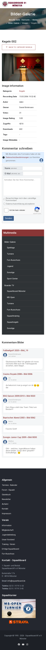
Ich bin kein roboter (17, 210)
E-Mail (14, 173)
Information (7, 525)
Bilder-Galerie (10, 242)
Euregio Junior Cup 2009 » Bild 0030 (20, 437)
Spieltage (11, 248)
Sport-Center (12, 278)
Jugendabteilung (9, 535)
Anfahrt (5, 504)
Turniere (10, 254)
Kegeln (22, 91)
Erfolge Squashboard (10, 549)
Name (11, 168)
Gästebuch (6, 495)
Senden (8, 218)
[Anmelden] (31, 12)
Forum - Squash (8, 490)
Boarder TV (9, 285)
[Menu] (42, 12)
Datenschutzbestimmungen (17, 157)
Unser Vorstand (8, 540)
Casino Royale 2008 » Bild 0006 (17, 374)
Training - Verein (8, 544)
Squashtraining (13, 316)
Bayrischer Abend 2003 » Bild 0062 (19, 417)
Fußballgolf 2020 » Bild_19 (15, 350)
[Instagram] (27, 644)
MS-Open (11, 297)
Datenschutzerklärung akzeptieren (20, 204)
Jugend (10, 266)
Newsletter (6, 499)
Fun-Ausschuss (13, 260)
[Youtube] (23, 644)
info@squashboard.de (16, 581)
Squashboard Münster (16, 291)
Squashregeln (12, 322)
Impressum (6, 514)
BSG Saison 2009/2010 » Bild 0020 (19, 396)
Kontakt (5, 509)
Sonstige (10, 272)
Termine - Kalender (9, 485)
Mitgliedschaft (8, 530)
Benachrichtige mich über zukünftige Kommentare (21, 199)
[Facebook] (19, 644)
